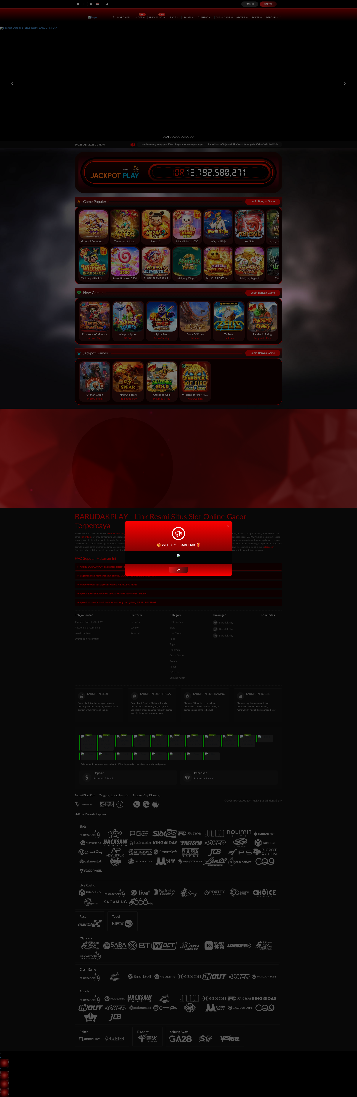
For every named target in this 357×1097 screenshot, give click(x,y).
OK (178, 569)
